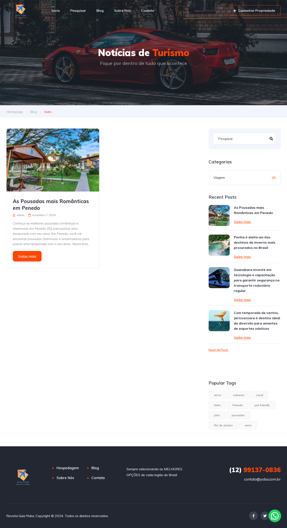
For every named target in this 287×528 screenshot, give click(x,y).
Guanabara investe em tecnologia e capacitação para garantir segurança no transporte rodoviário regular (257, 280)
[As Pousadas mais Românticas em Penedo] (53, 160)
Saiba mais (27, 256)
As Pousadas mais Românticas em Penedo (51, 204)
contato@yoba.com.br (262, 479)
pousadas (238, 415)
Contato (147, 10)
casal (259, 395)
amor (217, 395)
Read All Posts (218, 350)
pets (217, 415)
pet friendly (262, 405)
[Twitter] (265, 515)
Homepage (14, 112)
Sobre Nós (122, 10)
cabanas (238, 395)
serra (248, 425)
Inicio (56, 10)
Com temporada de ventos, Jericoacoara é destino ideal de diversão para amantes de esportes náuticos (257, 321)
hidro (217, 405)
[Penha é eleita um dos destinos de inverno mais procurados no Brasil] (219, 245)
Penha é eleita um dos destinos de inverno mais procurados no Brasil (254, 242)
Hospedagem (68, 468)
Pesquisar (78, 10)
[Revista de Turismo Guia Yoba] (21, 10)
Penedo (238, 405)
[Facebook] (253, 515)
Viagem (219, 177)
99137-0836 (255, 470)
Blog (100, 10)
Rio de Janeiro (223, 425)
